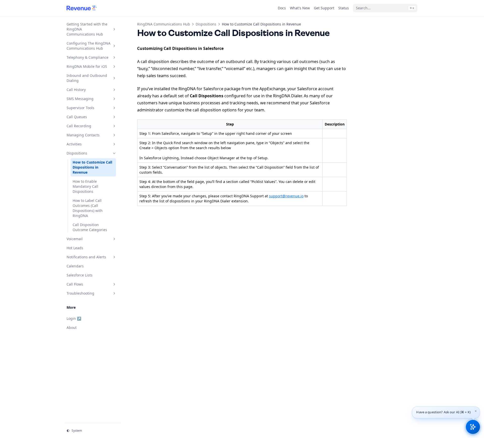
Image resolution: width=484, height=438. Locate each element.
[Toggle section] (114, 29)
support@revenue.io (286, 196)
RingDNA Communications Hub (163, 24)
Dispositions (206, 24)
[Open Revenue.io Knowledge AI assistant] (473, 427)
